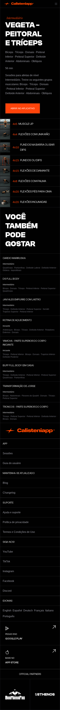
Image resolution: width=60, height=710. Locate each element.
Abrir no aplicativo (23, 108)
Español (17, 610)
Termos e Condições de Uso (19, 532)
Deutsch (28, 610)
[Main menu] (56, 4)
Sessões (8, 453)
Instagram (8, 571)
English (7, 610)
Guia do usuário (12, 463)
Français (39, 610)
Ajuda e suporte (12, 512)
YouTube (8, 551)
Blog (5, 483)
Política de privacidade (16, 522)
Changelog (9, 492)
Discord (7, 590)
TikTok (6, 561)
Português (8, 616)
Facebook (8, 581)
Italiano (49, 610)
